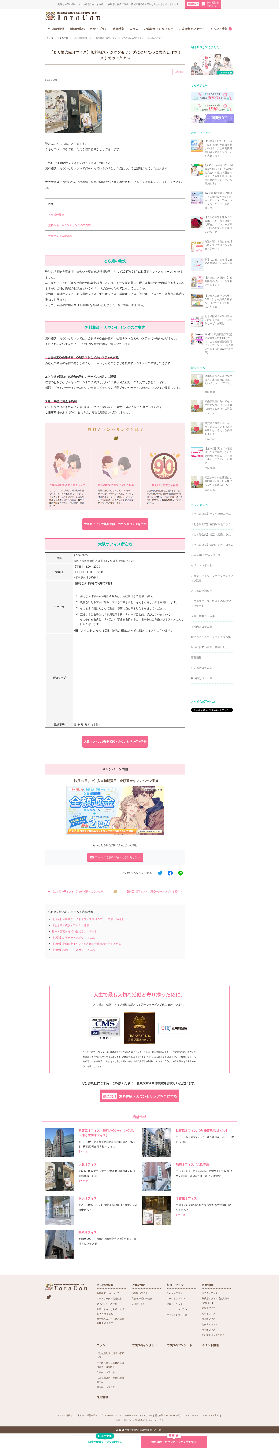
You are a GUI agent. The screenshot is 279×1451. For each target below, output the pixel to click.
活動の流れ (77, 28)
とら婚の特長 (56, 28)
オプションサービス (177, 1315)
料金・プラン (99, 28)
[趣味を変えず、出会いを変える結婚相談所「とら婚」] (73, 16)
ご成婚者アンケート (192, 28)
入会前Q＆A (138, 1304)
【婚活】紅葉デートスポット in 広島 (73, 937)
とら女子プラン (175, 1293)
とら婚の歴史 (55, 214)
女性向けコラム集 (201, 626)
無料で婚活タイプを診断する (105, 1439)
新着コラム (198, 368)
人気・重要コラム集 (203, 616)
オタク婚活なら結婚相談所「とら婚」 (144, 1430)
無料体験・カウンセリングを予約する (140, 1096)
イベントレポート (201, 565)
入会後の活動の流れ (142, 1298)
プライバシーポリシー (111, 1415)
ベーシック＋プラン (177, 1309)
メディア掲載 (64, 1415)
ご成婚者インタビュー (158, 28)
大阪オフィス (88, 1164)
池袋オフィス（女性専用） (194, 1164)
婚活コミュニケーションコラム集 (211, 636)
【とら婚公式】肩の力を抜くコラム (212, 544)
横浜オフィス (88, 1198)
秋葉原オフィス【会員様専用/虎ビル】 (202, 1130)
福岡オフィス (88, 1232)
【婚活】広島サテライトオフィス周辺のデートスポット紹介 (88, 919)
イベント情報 (220, 28)
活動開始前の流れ (141, 1293)
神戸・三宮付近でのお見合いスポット (74, 931)
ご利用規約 (78, 1415)
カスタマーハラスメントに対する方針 (201, 1415)
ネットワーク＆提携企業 (109, 1298)
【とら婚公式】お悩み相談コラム (211, 524)
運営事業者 (92, 1415)
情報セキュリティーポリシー (138, 1415)
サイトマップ (154, 1420)
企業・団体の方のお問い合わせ (130, 1420)
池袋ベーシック (175, 1304)
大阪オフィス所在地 (59, 235)
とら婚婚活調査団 (201, 590)
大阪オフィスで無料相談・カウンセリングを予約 (115, 524)
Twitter (83, 1151)
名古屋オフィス (186, 1198)
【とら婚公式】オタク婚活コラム (211, 513)
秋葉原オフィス (210, 1293)
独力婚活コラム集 (201, 667)
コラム (134, 28)
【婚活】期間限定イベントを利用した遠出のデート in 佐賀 (86, 943)
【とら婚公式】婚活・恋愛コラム (211, 534)
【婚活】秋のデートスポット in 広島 (73, 949)
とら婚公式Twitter (203, 701)
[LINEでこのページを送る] (180, 873)
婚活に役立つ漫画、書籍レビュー (211, 647)
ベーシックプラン (176, 1298)
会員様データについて (108, 1293)
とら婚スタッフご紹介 (213, 1335)
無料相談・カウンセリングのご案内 (68, 225)
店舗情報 (119, 28)
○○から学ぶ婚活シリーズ (206, 555)
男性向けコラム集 (201, 678)
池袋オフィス (208, 1313)
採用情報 (102, 1397)
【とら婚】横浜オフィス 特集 (70, 925)
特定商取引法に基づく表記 (167, 1415)
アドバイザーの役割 (107, 1304)
